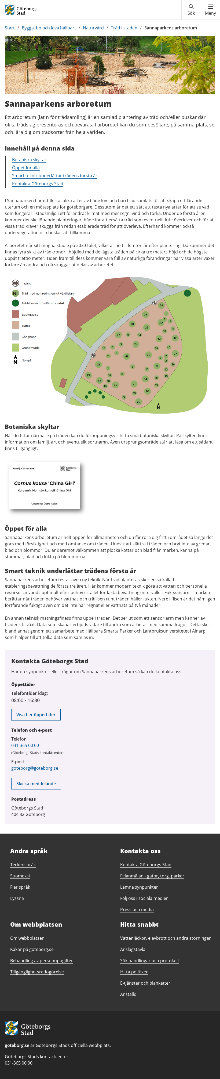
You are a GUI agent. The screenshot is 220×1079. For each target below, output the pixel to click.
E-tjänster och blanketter (145, 983)
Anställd (128, 994)
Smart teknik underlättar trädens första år (54, 176)
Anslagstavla (132, 949)
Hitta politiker (134, 972)
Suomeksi (20, 876)
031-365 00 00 (25, 745)
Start (10, 28)
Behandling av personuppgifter (41, 961)
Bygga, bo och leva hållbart (49, 28)
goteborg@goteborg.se (34, 768)
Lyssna (17, 898)
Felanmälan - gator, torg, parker (152, 876)
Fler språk (20, 887)
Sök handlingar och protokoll (149, 961)
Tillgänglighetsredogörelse (37, 972)
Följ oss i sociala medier (144, 898)
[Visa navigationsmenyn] (210, 10)
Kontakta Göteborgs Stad (37, 184)
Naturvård (93, 28)
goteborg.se (17, 1045)
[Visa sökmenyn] (191, 10)
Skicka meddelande (36, 784)
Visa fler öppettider (36, 715)
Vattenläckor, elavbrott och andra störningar (165, 938)
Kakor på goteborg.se (32, 949)
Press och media (137, 909)
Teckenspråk (23, 865)
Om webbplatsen (27, 938)
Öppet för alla (26, 168)
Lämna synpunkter (139, 887)
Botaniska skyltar (29, 160)
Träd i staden (124, 28)
